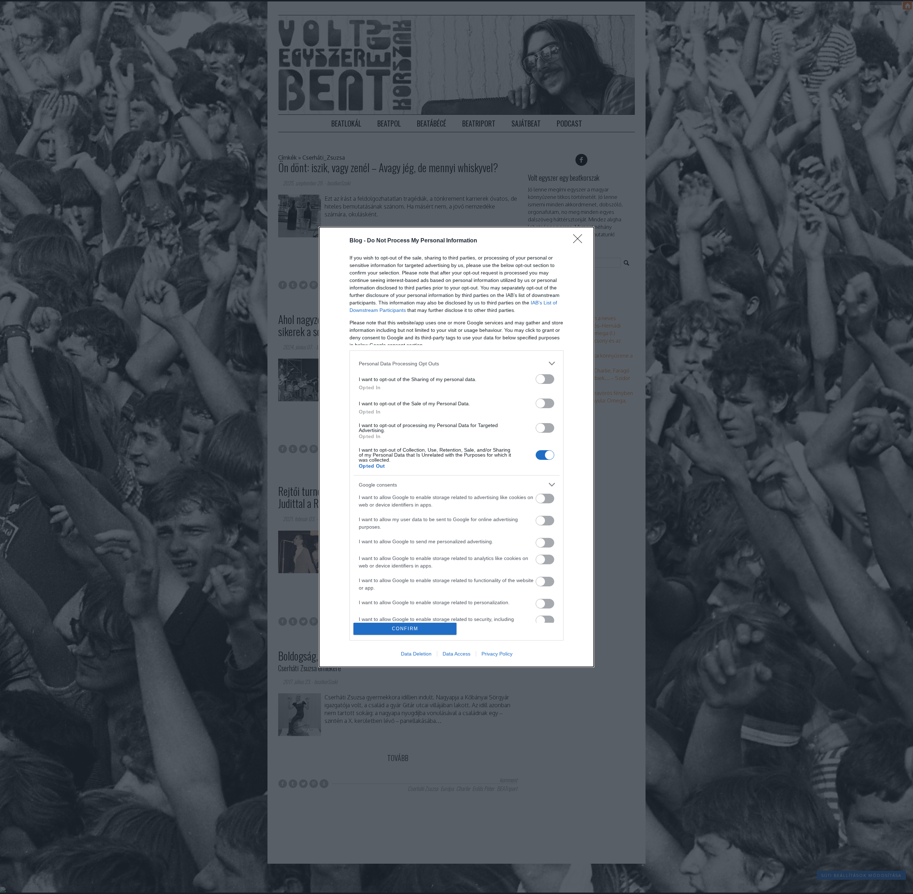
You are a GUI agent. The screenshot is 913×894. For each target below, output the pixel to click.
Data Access (456, 654)
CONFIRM (405, 628)
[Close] (580, 241)
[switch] (545, 379)
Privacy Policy (496, 654)
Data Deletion (416, 654)
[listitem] (456, 363)
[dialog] (456, 447)
